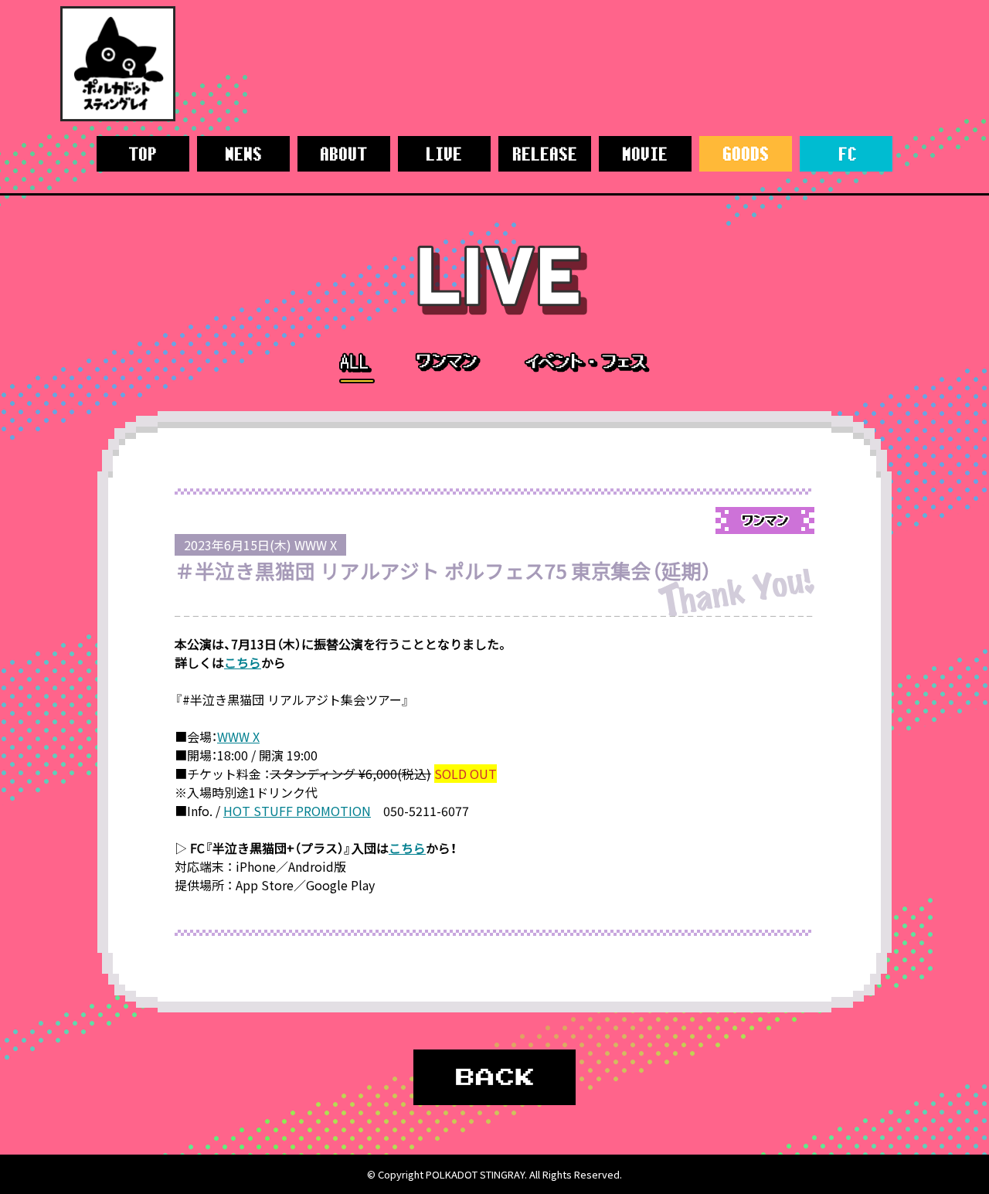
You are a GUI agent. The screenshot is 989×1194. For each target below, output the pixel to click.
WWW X (238, 736)
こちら (242, 662)
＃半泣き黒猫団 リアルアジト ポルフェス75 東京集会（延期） (443, 570)
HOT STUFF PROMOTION (297, 810)
